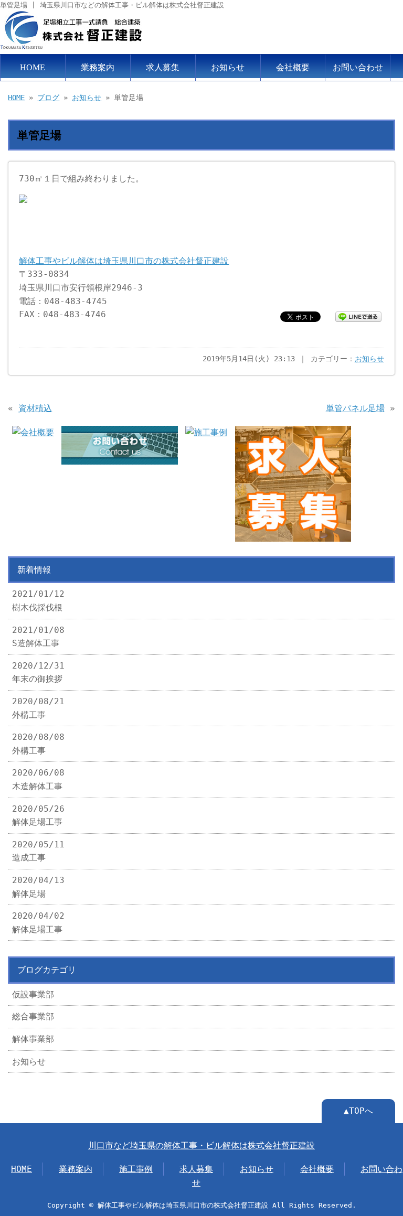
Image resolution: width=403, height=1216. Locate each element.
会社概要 (293, 67)
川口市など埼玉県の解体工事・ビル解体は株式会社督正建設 (201, 1145)
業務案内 (97, 67)
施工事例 (136, 1169)
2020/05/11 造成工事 (38, 851)
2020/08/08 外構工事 (38, 744)
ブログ (48, 97)
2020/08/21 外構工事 (38, 708)
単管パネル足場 (355, 408)
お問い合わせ (358, 67)
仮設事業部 (33, 994)
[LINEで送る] (358, 316)
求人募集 (162, 67)
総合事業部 (33, 1016)
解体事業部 (33, 1039)
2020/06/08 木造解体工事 (38, 779)
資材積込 (35, 408)
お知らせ (228, 67)
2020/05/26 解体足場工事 (38, 815)
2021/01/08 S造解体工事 (38, 637)
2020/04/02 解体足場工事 (38, 922)
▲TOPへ (358, 1111)
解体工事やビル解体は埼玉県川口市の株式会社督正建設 (124, 261)
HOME (32, 67)
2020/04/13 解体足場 (38, 887)
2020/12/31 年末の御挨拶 (38, 672)
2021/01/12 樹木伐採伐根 (38, 600)
